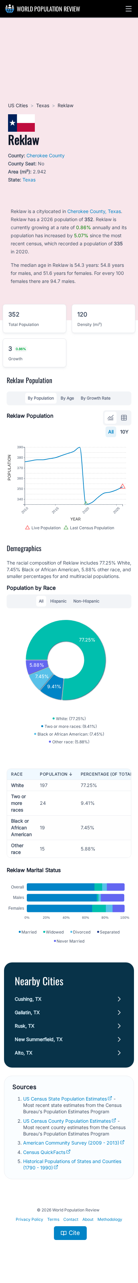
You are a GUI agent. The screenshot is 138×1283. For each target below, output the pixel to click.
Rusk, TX (24, 1026)
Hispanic (58, 601)
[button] (128, 9)
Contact (70, 1219)
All (111, 431)
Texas (42, 105)
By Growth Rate (96, 398)
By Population (41, 398)
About (87, 1219)
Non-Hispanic (86, 601)
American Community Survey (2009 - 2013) (71, 1143)
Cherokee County (45, 155)
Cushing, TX (28, 999)
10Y (124, 431)
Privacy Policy (29, 1219)
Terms (53, 1219)
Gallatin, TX (27, 1012)
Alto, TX (23, 1053)
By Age (67, 398)
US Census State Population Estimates (65, 1099)
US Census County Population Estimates (67, 1121)
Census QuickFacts (44, 1152)
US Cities (18, 105)
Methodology (109, 1219)
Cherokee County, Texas (94, 211)
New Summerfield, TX (39, 1039)
